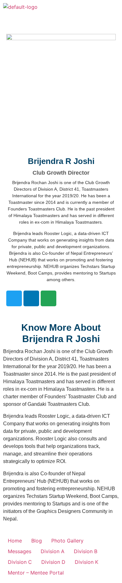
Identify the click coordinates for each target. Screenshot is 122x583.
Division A (52, 551)
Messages (19, 551)
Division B (85, 551)
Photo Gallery (67, 540)
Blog (36, 540)
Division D (53, 562)
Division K (86, 562)
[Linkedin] (31, 298)
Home (15, 540)
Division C (20, 562)
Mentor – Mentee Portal (36, 572)
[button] (114, 9)
